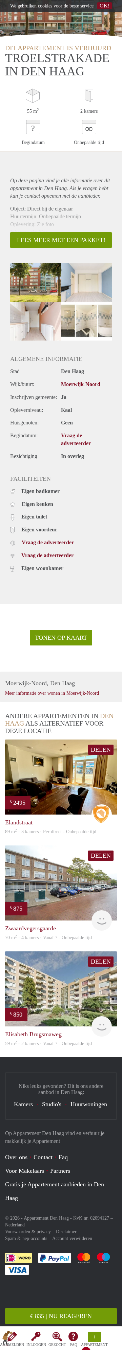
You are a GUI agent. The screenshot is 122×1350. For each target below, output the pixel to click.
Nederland (15, 1224)
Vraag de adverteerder (48, 542)
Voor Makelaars (24, 1170)
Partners (60, 1170)
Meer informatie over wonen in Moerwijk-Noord (52, 693)
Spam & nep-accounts (26, 1238)
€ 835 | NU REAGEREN (61, 1316)
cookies (45, 5)
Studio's (51, 1104)
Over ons (16, 1157)
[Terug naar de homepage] (7, 1339)
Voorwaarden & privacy (28, 1231)
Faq (63, 1157)
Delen (101, 749)
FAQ (73, 1345)
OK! (104, 5)
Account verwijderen (72, 1238)
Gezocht (57, 1345)
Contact (43, 1157)
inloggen (36, 1345)
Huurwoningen (88, 1104)
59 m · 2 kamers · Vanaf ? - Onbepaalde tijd (48, 1043)
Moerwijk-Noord (80, 384)
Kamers (23, 1104)
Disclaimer (66, 1231)
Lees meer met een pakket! (61, 240)
